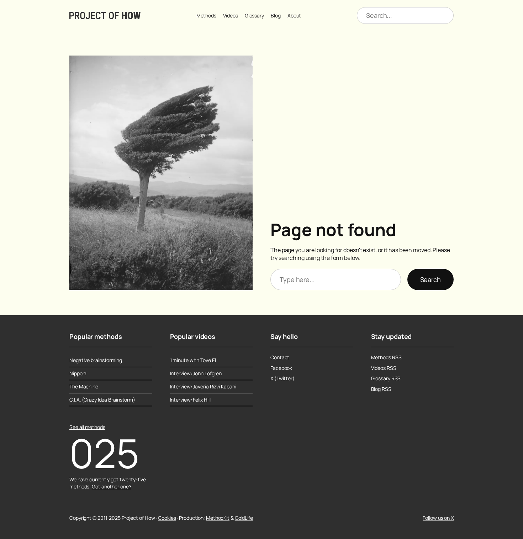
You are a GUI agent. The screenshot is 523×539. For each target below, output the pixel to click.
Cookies (167, 517)
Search (430, 279)
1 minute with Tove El (193, 360)
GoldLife (244, 517)
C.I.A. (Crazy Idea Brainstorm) (102, 400)
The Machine (83, 386)
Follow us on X (438, 517)
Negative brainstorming (95, 360)
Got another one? (111, 486)
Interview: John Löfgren (196, 373)
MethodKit (217, 517)
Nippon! (77, 373)
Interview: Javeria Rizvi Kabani (203, 386)
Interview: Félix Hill (190, 400)
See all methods (87, 427)
